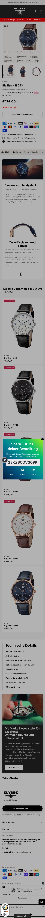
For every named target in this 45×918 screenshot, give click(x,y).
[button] (5, 460)
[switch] (5, 914)
